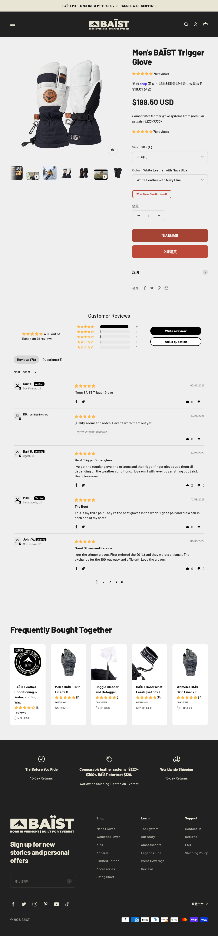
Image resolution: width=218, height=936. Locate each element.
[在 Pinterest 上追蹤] (46, 904)
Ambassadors (151, 845)
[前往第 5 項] (67, 173)
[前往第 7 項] (101, 175)
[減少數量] (138, 216)
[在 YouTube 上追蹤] (56, 904)
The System (149, 829)
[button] (142, 74)
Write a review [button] (176, 331)
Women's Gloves (108, 837)
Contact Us (193, 829)
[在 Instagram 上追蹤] (35, 904)
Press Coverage (153, 861)
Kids (99, 845)
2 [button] (104, 582)
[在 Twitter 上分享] (152, 288)
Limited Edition (107, 861)
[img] (85, 386)
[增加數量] (159, 216)
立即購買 (170, 252)
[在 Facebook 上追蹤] (13, 904)
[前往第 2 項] (16, 173)
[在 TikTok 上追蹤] (67, 904)
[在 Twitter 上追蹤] (24, 904)
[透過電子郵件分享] (166, 288)
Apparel (102, 853)
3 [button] (110, 582)
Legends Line (151, 853)
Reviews (147, 869)
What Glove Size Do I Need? (151, 194)
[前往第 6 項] (84, 173)
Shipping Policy (196, 853)
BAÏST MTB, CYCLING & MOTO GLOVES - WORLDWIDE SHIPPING (109, 6)
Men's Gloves (105, 829)
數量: (136, 206)
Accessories (105, 869)
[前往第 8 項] (118, 173)
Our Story (148, 837)
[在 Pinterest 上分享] (159, 288)
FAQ (188, 845)
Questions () (52, 359)
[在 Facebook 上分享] (144, 288)
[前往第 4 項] (50, 173)
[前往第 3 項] (33, 176)
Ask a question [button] (176, 341)
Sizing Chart (105, 877)
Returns (191, 837)
